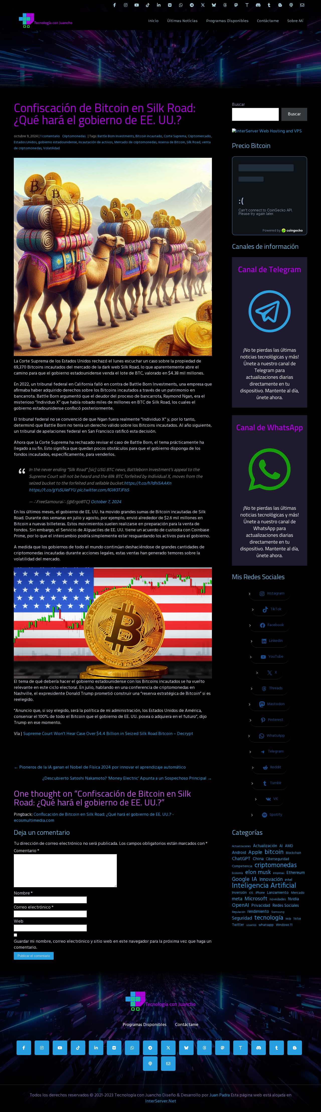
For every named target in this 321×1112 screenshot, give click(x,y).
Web (18, 922)
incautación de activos (95, 142)
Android (239, 853)
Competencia (242, 866)
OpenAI (240, 906)
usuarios (251, 925)
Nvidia (293, 899)
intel (288, 880)
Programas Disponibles (227, 21)
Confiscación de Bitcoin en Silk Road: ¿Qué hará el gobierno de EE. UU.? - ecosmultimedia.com (94, 817)
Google (241, 879)
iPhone (260, 893)
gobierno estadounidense (57, 142)
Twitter (238, 925)
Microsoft (256, 899)
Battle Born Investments (116, 136)
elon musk (258, 872)
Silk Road (193, 142)
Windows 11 (284, 925)
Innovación (271, 880)
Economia (237, 873)
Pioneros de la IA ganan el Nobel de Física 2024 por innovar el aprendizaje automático (100, 767)
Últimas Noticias (182, 21)
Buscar (238, 104)
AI (281, 846)
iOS (251, 893)
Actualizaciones (241, 846)
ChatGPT (241, 859)
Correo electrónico (33, 908)
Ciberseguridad (277, 859)
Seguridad (242, 918)
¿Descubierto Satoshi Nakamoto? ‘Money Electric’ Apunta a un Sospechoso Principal (127, 778)
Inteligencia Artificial (264, 886)
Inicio (153, 21)
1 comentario (50, 136)
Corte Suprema (175, 136)
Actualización (265, 846)
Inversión (239, 893)
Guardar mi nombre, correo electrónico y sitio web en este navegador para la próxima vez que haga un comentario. (112, 945)
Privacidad (260, 906)
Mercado (297, 893)
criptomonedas (276, 865)
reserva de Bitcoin (171, 142)
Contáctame (268, 21)
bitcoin (274, 852)
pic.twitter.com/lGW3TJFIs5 (103, 490)
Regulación (238, 912)
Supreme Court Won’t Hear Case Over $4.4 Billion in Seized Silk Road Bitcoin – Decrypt (108, 733)
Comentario (26, 851)
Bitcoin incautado (148, 136)
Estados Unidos (25, 142)
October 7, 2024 (106, 502)
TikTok (297, 919)
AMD (289, 846)
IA (254, 879)
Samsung (277, 912)
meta (237, 899)
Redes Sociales (285, 906)
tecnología (268, 918)
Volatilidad (51, 148)
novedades (278, 899)
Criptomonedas (74, 136)
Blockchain (293, 853)
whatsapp (266, 925)
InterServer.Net (160, 1101)
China (258, 859)
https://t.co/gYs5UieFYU (52, 490)
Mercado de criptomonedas (135, 142)
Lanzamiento (278, 893)
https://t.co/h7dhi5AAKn (147, 483)
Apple (255, 853)
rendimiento (258, 912)
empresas (278, 873)
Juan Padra (219, 1095)
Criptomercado (199, 136)
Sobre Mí (295, 21)
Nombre (23, 894)
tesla (288, 919)
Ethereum (295, 873)
